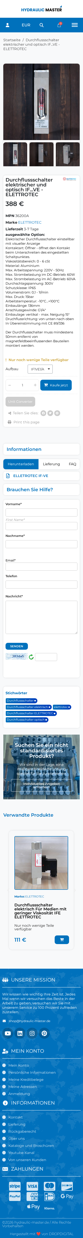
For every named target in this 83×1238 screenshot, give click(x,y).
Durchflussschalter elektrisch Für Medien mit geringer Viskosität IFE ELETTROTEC (40, 911)
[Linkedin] (19, 1033)
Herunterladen (21, 464)
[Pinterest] (57, 413)
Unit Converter (20, 401)
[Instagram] (32, 1033)
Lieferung (51, 464)
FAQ (72, 464)
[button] (41, 25)
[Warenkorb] (59, 25)
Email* (11, 560)
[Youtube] (7, 1033)
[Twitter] (50, 413)
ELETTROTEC (30, 222)
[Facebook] (43, 413)
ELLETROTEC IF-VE (30, 476)
